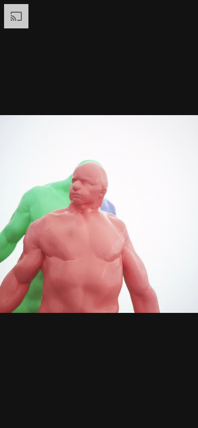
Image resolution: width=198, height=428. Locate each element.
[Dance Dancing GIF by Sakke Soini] (99, 214)
